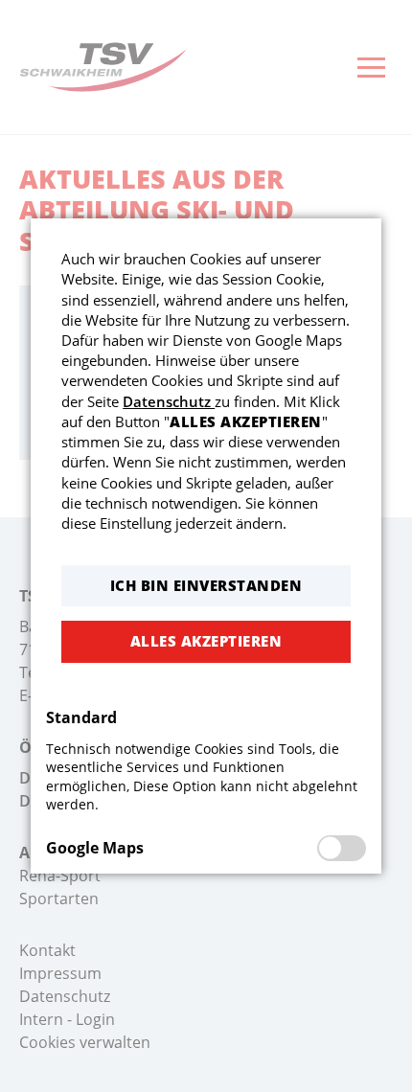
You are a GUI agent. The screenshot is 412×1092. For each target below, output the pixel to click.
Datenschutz (169, 401)
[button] (206, 585)
